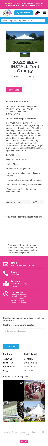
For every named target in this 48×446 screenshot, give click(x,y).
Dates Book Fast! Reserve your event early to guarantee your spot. (24, 4)
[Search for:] (23, 20)
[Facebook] (26, 441)
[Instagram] (22, 441)
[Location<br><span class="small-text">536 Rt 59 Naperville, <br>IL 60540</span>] (5, 283)
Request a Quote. (12, 3)
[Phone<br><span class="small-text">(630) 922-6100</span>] (5, 273)
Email (22, 264)
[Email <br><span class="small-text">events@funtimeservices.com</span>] (5, 264)
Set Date (15, 90)
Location (19, 283)
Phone (16, 273)
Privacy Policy (24, 434)
